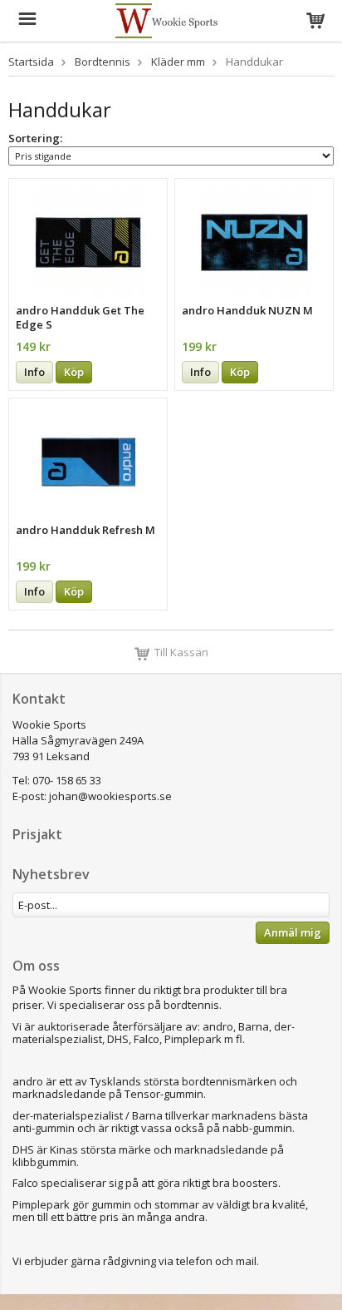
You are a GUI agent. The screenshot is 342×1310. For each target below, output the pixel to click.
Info (34, 371)
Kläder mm (178, 61)
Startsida (31, 61)
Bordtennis (102, 61)
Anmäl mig (292, 932)
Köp (74, 371)
